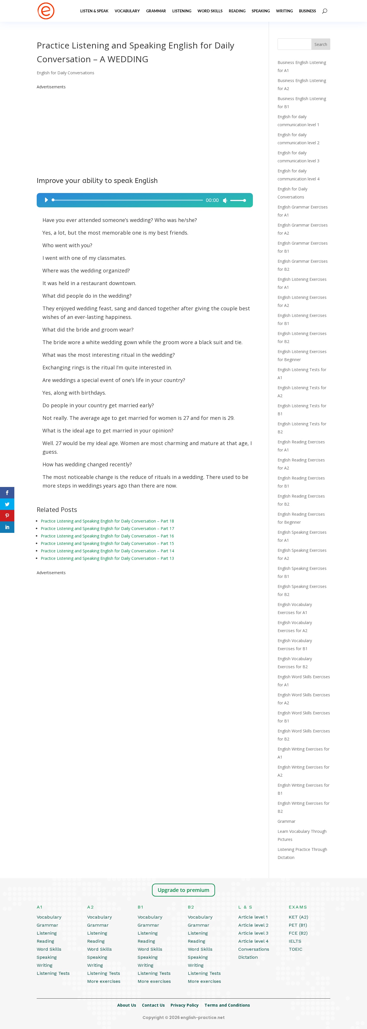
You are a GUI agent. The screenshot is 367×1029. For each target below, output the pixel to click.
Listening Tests (53, 973)
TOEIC (295, 949)
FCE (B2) (298, 933)
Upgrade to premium (183, 889)
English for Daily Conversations (65, 72)
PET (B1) (298, 925)
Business (307, 11)
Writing (284, 11)
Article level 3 (253, 933)
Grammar (156, 11)
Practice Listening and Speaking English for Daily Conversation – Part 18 (107, 521)
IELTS (295, 941)
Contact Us (153, 1005)
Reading (237, 11)
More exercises (103, 981)
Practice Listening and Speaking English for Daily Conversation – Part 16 (107, 536)
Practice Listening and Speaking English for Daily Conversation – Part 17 (107, 528)
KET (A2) (298, 917)
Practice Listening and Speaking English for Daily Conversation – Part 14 (107, 551)
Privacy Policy (185, 1005)
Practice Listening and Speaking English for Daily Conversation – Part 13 (107, 558)
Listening (181, 11)
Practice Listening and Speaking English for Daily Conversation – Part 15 (107, 543)
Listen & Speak (94, 11)
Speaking (261, 11)
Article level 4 (253, 941)
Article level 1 (253, 917)
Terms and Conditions (227, 1005)
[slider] (237, 200)
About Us (126, 1005)
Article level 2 (253, 925)
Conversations (253, 949)
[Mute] (225, 200)
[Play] (46, 199)
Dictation (248, 957)
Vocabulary (127, 11)
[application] (143, 200)
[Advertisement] (145, 131)
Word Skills (210, 11)
